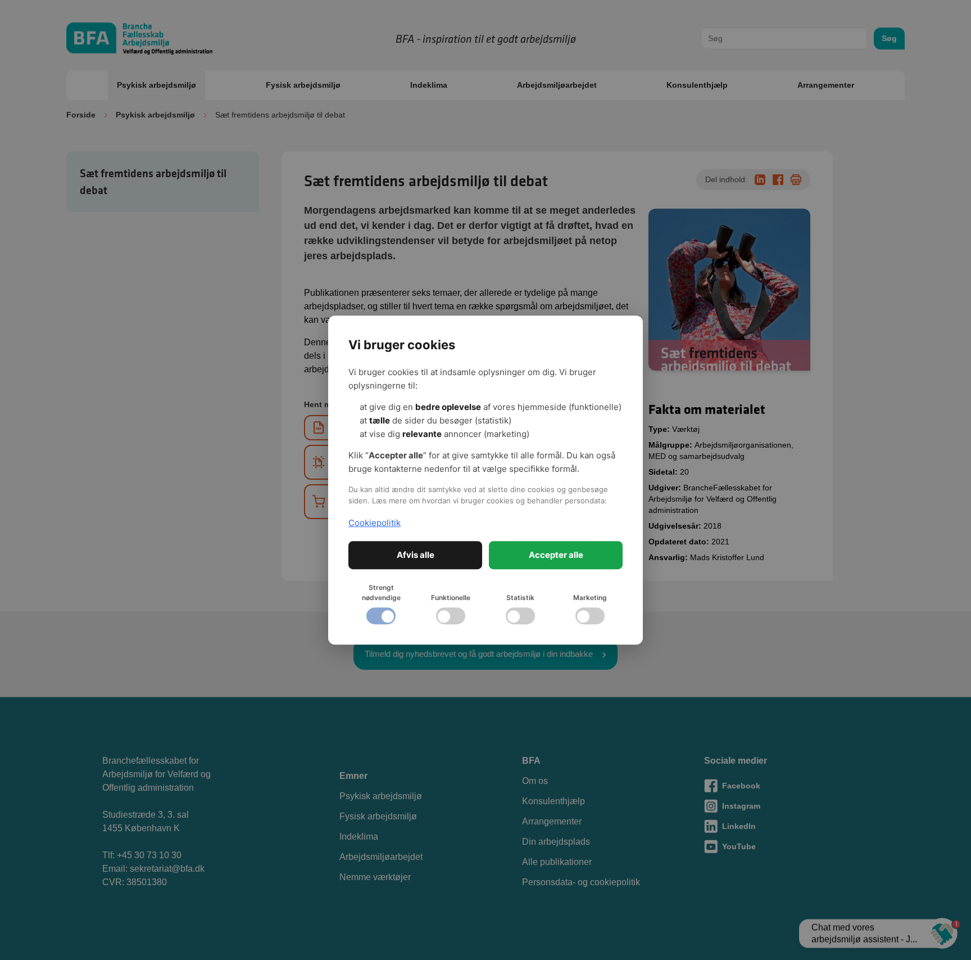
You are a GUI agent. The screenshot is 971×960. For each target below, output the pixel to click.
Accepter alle (556, 554)
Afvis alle (415, 554)
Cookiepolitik (374, 522)
